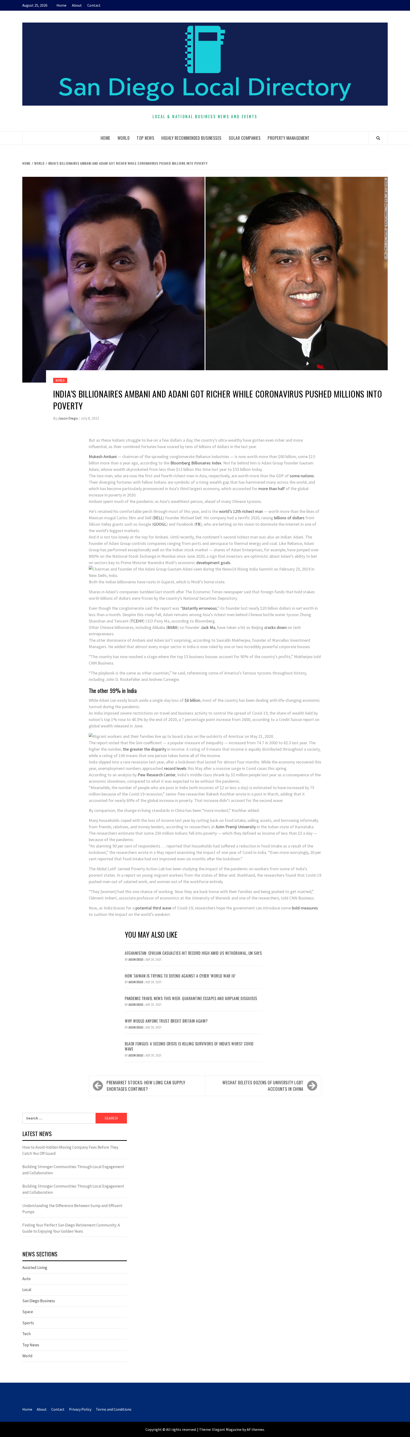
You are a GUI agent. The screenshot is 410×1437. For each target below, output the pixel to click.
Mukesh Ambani (103, 456)
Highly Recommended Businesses (191, 138)
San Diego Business (38, 1300)
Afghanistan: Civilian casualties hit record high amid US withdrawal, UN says (193, 953)
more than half (271, 488)
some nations (302, 475)
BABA (172, 627)
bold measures (305, 908)
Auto (26, 1278)
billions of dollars (289, 517)
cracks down (275, 627)
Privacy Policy (80, 1409)
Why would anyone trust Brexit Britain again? (166, 1021)
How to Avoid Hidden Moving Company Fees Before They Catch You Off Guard (70, 1150)
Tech (26, 1333)
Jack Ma (207, 627)
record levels (175, 768)
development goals (213, 562)
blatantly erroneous (199, 608)
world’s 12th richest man (241, 511)
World (123, 138)
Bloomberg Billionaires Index (195, 463)
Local (26, 1289)
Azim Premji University (236, 826)
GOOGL (159, 524)
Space (27, 1311)
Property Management (289, 138)
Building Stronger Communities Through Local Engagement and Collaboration (73, 1169)
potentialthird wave (153, 908)
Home (61, 5)
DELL (158, 517)
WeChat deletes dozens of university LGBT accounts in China (262, 1085)
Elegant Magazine (227, 1429)
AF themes (255, 1429)
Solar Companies (245, 138)
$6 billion (192, 700)
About (77, 5)
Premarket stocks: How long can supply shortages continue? (146, 1085)
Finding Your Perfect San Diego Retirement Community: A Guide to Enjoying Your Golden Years (71, 1228)
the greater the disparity (144, 749)
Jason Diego (68, 418)
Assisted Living (34, 1267)
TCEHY (137, 621)
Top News (145, 138)
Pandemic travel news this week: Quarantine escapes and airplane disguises (191, 998)
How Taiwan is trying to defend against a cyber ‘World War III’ (180, 976)
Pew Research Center (156, 774)
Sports (28, 1322)
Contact (94, 5)
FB (198, 524)
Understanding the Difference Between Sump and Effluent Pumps (72, 1208)
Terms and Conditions (113, 1409)
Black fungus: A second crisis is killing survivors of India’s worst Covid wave (189, 1046)
